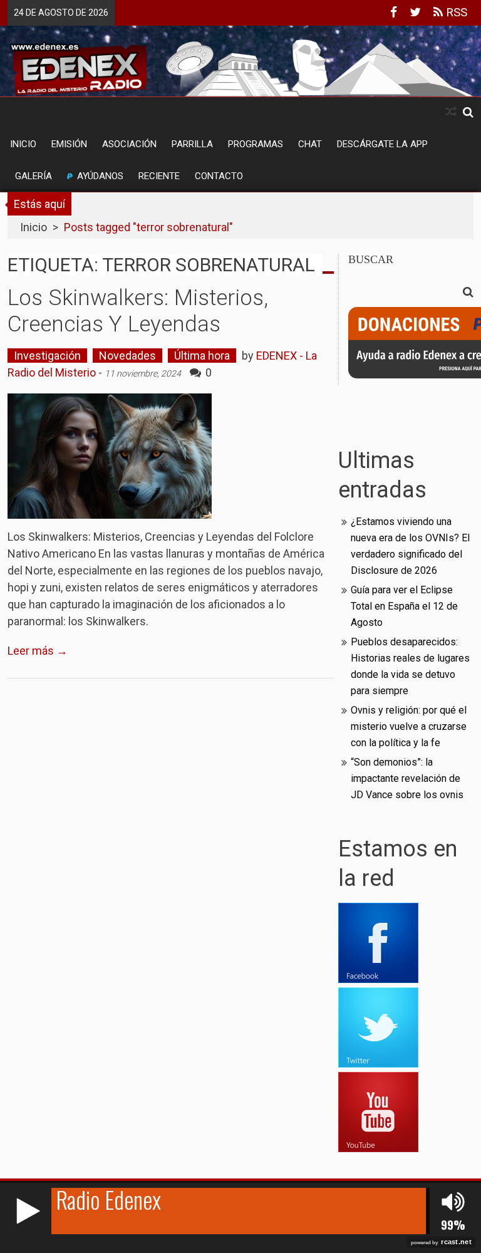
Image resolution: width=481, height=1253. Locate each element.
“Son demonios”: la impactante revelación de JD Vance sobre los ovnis (407, 778)
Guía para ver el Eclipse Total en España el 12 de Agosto (404, 606)
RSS (455, 12)
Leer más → (38, 650)
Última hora (202, 355)
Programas (255, 144)
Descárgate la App (382, 144)
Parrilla (192, 144)
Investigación (47, 355)
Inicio (23, 144)
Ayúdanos (100, 176)
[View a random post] (451, 111)
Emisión (69, 144)
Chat (310, 144)
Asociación (129, 144)
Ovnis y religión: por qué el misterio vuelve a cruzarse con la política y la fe (409, 726)
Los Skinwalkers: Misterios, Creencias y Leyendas (138, 311)
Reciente (159, 176)
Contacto (219, 176)
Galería (33, 176)
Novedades (127, 355)
